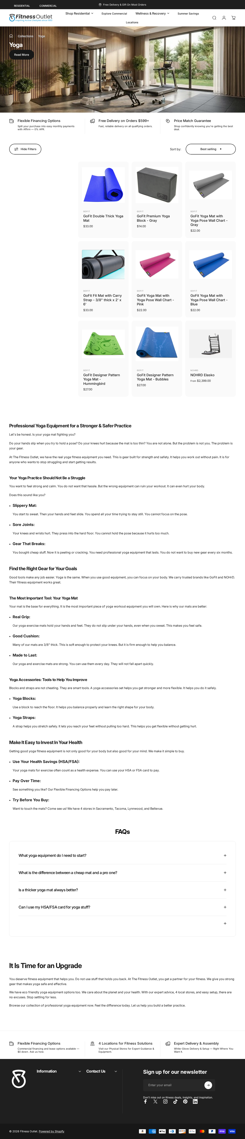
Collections (25, 36)
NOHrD (194, 370)
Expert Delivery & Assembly (196, 1043)
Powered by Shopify (51, 1131)
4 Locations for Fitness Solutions (126, 1043)
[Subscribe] (208, 1085)
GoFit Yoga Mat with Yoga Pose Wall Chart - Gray (209, 220)
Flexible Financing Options (39, 121)
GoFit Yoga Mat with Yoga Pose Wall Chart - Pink (155, 300)
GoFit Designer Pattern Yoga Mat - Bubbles (155, 377)
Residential (22, 5)
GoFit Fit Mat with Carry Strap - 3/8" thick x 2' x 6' (102, 300)
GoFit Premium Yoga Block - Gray (153, 218)
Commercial (48, 5)
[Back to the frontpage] (11, 36)
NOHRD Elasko (202, 375)
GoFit (86, 211)
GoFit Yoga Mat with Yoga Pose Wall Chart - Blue (209, 300)
